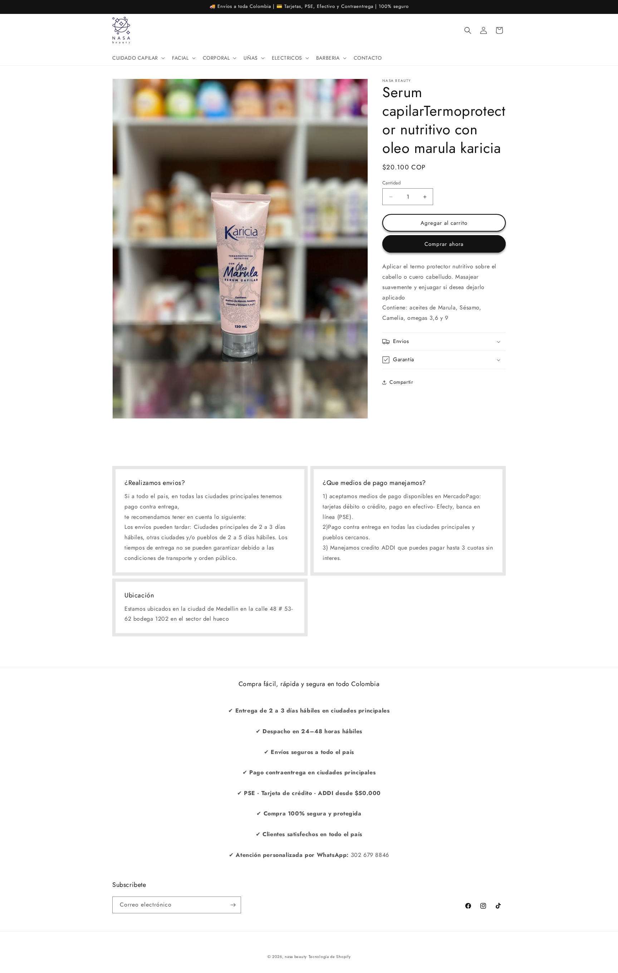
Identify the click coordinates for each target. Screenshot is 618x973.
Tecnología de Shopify (330, 956)
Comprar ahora (444, 244)
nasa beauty (296, 956)
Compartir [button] (401, 382)
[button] (138, 57)
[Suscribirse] (233, 905)
